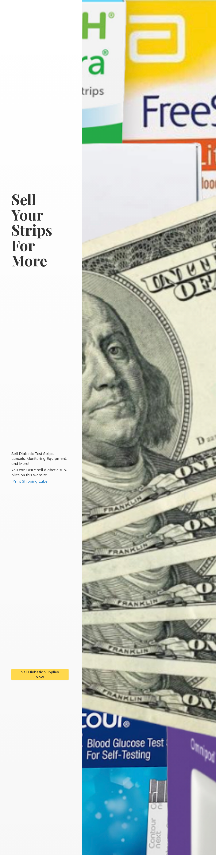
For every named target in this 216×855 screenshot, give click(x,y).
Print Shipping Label (30, 481)
